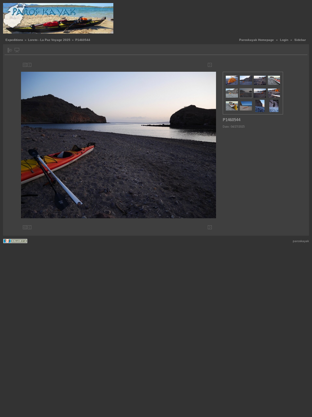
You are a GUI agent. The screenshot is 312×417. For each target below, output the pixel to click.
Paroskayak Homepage (256, 40)
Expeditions (14, 40)
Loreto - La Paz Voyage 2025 (49, 40)
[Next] (209, 65)
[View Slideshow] (17, 50)
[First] (25, 65)
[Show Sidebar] (10, 50)
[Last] (214, 65)
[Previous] (29, 65)
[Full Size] (119, 65)
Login (284, 40)
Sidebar (300, 40)
